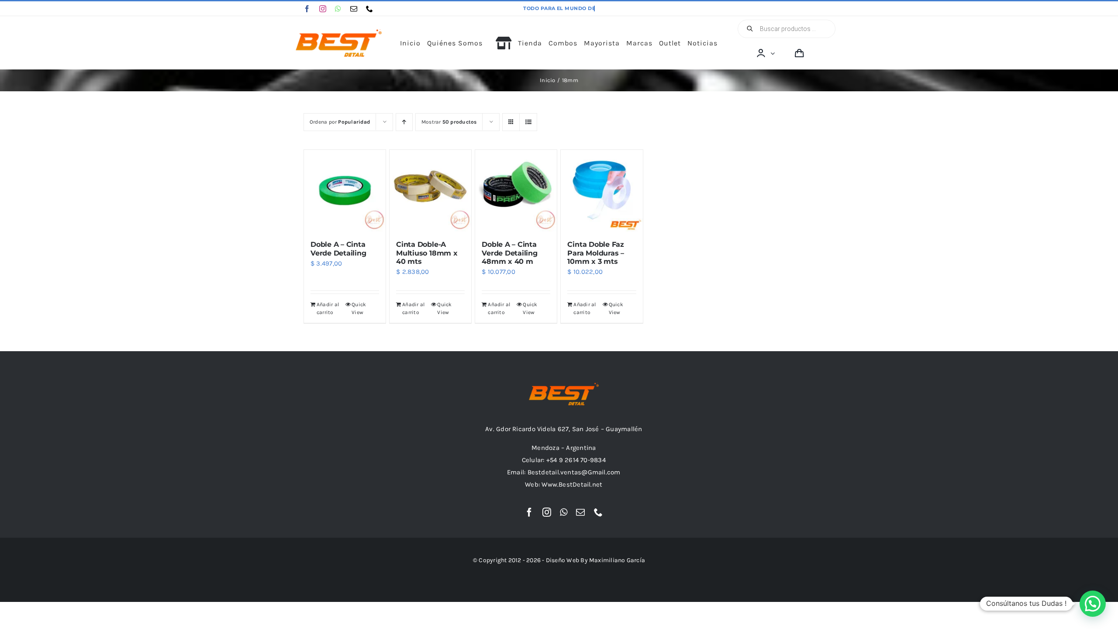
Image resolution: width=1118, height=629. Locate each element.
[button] (1093, 604)
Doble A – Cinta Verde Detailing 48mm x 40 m (509, 252)
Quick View (359, 308)
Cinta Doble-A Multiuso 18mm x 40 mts (426, 252)
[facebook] (307, 8)
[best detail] (339, 32)
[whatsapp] (338, 8)
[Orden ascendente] (404, 122)
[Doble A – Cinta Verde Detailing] (345, 191)
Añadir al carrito (328, 308)
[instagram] (322, 8)
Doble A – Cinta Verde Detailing (338, 248)
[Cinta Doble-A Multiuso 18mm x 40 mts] (430, 191)
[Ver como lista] (528, 122)
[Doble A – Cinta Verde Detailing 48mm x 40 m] (516, 191)
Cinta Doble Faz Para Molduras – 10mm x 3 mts (595, 252)
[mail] (353, 8)
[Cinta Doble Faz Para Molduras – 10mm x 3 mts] (601, 191)
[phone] (369, 8)
